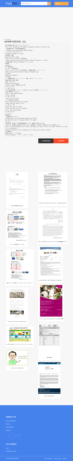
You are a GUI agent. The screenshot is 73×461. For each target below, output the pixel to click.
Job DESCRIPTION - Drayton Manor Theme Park (50, 280)
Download (46, 141)
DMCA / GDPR (57, 458)
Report (61, 141)
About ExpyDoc (10, 427)
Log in (7, 448)
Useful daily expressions (17, 368)
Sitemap (8, 424)
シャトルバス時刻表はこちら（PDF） (17, 244)
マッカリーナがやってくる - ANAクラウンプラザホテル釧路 (51, 318)
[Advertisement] (36, 23)
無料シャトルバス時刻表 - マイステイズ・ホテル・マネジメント (20, 283)
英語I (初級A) (49, 357)
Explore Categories (11, 421)
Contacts (8, 430)
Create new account (11, 451)
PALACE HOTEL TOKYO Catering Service (17, 321)
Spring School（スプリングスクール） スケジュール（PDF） (20, 344)
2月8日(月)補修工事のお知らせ (17, 205)
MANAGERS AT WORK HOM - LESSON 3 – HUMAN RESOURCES (53, 203)
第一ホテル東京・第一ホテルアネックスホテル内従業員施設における (53, 241)
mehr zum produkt (49, 396)
